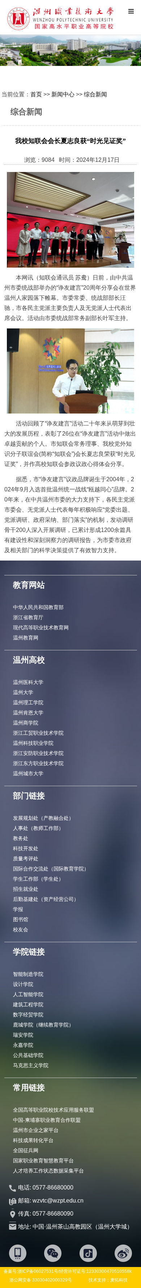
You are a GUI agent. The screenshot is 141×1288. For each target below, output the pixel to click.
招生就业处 (25, 889)
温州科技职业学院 (33, 743)
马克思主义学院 (30, 1065)
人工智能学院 (28, 994)
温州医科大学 (28, 682)
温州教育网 (25, 638)
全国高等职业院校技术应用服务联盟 (53, 1110)
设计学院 (23, 984)
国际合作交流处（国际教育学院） (51, 869)
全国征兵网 (25, 1150)
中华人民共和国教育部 (38, 607)
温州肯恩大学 (28, 713)
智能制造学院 (28, 974)
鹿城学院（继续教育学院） (43, 1025)
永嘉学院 (23, 1045)
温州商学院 (25, 723)
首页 (36, 94)
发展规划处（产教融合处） (43, 818)
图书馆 (20, 919)
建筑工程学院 (28, 1004)
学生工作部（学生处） (38, 879)
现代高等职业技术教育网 (41, 627)
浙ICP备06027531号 (38, 1271)
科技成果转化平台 (33, 1140)
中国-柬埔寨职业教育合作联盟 (47, 1120)
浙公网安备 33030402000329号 (40, 1280)
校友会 (20, 929)
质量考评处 (25, 858)
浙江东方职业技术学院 (38, 763)
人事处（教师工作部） (38, 828)
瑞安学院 (23, 1035)
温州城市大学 (28, 773)
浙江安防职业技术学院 (38, 753)
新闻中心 (62, 94)
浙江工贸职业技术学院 (38, 733)
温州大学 (23, 692)
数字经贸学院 (28, 1015)
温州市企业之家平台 (36, 1130)
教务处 (20, 838)
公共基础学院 (28, 1055)
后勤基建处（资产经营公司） (46, 899)
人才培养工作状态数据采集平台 (48, 1171)
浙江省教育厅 (28, 617)
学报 (18, 909)
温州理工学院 (28, 702)
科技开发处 (25, 848)
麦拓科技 (119, 1280)
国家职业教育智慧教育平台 (43, 1160)
